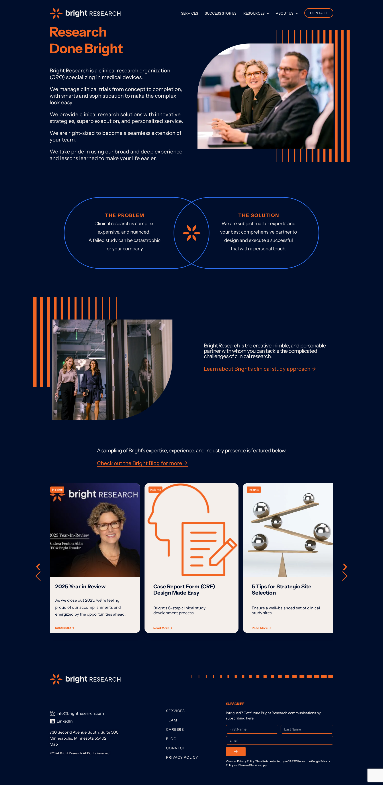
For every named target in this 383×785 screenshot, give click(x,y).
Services (189, 13)
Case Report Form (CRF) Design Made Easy (184, 589)
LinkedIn (65, 721)
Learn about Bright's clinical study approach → (260, 369)
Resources (254, 13)
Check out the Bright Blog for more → (142, 463)
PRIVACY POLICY (182, 757)
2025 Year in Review (80, 586)
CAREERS (175, 729)
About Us (284, 13)
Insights (57, 489)
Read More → (64, 628)
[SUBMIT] (236, 751)
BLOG (171, 739)
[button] (345, 572)
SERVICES (175, 711)
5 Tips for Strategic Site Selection (281, 589)
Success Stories (220, 13)
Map (54, 744)
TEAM (171, 720)
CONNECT (175, 748)
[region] (191, 571)
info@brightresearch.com (80, 713)
